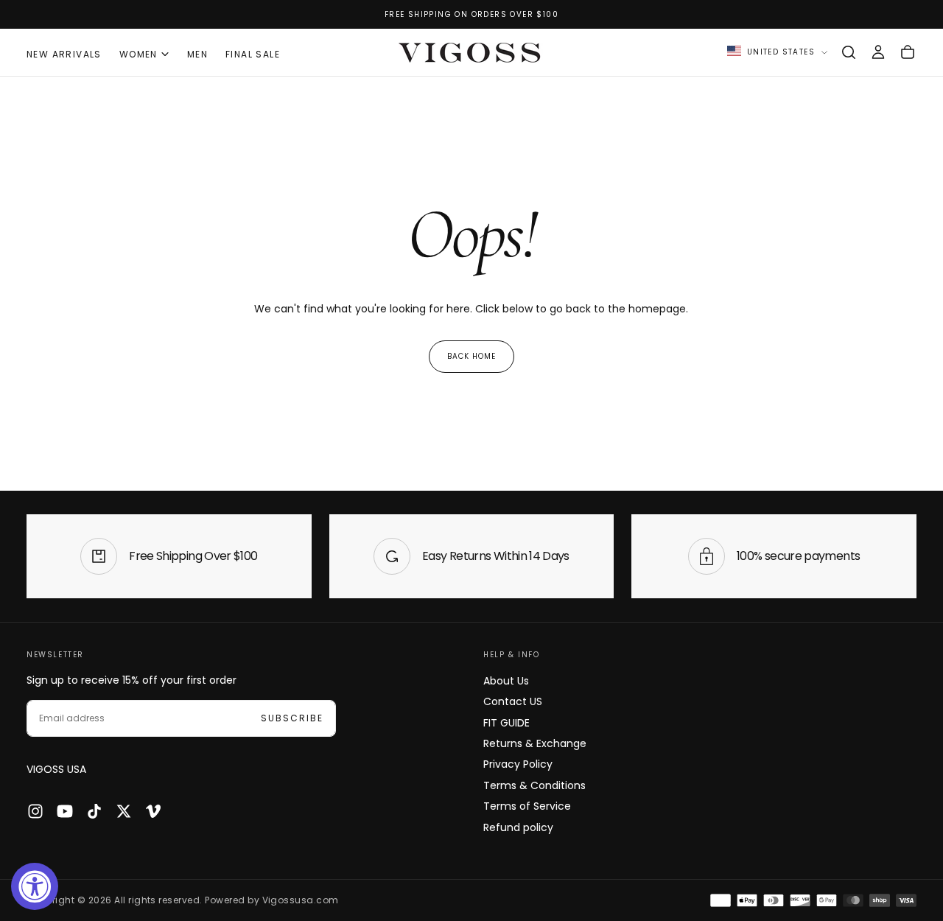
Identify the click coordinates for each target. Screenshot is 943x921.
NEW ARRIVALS (64, 54)
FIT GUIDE (506, 722)
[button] (849, 52)
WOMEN (138, 54)
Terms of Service (527, 806)
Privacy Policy (518, 764)
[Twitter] (124, 811)
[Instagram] (35, 811)
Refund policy (518, 827)
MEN (197, 54)
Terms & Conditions (534, 785)
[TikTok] (94, 811)
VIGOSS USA (56, 769)
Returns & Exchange (534, 743)
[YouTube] (65, 811)
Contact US (512, 701)
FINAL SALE (252, 54)
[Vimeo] (153, 811)
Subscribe (292, 718)
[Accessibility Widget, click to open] (34, 886)
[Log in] (878, 52)
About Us (506, 680)
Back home (471, 356)
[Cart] (907, 52)
